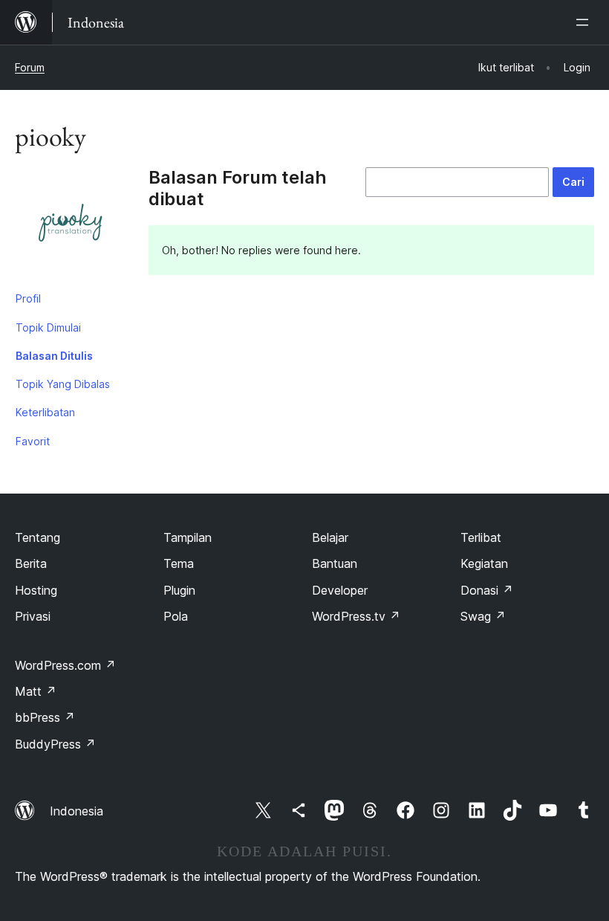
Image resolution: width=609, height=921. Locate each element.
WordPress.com (65, 665)
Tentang (37, 537)
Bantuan (334, 563)
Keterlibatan (45, 412)
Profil (28, 298)
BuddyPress (55, 744)
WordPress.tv (356, 616)
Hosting (36, 590)
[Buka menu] (585, 22)
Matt (35, 691)
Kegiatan (484, 563)
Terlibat (480, 537)
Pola (175, 616)
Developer (340, 590)
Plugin (179, 590)
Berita (31, 563)
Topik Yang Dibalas (63, 384)
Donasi (486, 590)
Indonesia (76, 811)
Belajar (330, 537)
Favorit (33, 441)
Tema (178, 563)
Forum (30, 67)
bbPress (45, 717)
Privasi (33, 616)
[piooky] (70, 226)
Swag (483, 616)
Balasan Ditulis (54, 355)
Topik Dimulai (48, 327)
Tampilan (187, 537)
